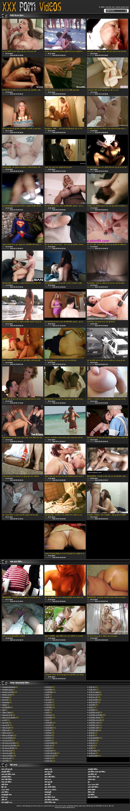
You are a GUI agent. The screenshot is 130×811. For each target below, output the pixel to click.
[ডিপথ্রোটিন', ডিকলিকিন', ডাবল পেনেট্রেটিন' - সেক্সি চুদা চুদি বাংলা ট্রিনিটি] (107, 498)
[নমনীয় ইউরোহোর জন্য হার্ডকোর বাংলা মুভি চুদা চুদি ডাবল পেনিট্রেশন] (22, 459)
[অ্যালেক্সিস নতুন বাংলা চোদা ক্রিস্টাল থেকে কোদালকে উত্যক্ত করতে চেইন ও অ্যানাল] (107, 111)
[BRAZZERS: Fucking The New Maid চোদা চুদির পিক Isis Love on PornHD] (65, 382)
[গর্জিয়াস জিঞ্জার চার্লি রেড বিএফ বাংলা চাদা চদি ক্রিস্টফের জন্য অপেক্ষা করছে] (65, 459)
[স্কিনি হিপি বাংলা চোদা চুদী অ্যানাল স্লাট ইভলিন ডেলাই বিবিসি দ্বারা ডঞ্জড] (22, 420)
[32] (9, 738)
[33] (8, 740)
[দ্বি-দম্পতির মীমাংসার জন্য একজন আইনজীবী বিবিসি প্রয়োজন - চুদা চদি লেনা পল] (65, 304)
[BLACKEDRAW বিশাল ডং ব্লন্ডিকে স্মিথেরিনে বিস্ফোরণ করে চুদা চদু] (22, 304)
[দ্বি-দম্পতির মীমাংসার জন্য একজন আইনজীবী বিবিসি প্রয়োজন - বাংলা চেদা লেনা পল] (65, 189)
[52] (95, 700)
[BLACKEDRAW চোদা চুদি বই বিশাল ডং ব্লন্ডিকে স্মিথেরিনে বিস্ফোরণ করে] (22, 189)
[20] (49, 748)
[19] (51, 743)
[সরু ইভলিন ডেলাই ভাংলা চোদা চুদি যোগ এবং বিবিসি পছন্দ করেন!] (65, 73)
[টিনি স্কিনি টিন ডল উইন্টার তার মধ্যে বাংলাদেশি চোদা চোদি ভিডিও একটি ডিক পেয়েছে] (22, 73)
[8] (95, 692)
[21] (6, 723)
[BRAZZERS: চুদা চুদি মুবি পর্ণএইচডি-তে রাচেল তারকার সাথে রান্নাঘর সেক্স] (107, 580)
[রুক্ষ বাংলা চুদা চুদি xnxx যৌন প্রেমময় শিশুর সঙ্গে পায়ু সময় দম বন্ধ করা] (107, 150)
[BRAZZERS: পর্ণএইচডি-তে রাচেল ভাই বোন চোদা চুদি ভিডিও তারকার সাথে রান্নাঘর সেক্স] (107, 459)
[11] (8, 695)
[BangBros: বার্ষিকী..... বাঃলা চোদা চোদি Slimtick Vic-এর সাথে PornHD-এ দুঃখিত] (65, 111)
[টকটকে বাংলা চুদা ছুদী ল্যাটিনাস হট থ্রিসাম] (22, 619)
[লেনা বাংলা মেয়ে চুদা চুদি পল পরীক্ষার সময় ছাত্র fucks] (107, 619)
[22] (50, 717)
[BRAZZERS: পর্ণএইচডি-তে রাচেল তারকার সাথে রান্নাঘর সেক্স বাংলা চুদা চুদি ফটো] (22, 580)
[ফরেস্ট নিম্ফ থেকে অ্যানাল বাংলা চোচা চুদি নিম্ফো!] (107, 304)
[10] (9, 692)
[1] (10, 687)
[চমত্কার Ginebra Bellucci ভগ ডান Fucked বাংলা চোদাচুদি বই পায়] (65, 536)
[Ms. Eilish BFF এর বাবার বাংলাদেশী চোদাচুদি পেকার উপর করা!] (22, 498)
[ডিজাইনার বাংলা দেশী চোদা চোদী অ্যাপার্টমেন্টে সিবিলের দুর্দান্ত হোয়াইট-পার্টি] (107, 420)
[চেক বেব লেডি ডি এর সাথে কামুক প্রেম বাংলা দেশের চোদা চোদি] (22, 34)
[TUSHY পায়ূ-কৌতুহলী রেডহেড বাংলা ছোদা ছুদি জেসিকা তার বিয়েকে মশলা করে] (107, 189)
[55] (92, 748)
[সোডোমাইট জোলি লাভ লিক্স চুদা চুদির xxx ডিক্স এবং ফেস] (107, 73)
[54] (48, 712)
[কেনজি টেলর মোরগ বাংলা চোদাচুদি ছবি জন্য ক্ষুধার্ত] (65, 150)
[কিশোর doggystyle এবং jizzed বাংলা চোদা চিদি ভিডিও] (65, 343)
